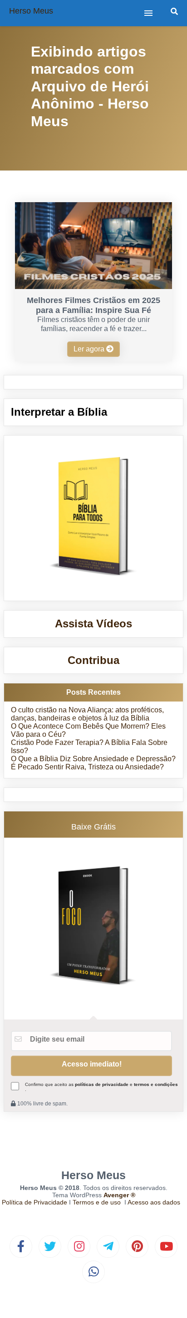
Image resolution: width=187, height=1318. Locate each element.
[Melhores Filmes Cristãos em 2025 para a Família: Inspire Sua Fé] (93, 286)
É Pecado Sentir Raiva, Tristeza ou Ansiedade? (87, 767)
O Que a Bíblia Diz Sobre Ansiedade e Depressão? (93, 759)
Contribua (93, 660)
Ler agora (90, 349)
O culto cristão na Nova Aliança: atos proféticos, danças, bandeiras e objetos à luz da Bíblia (87, 714)
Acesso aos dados (154, 1202)
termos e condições (156, 1084)
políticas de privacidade (101, 1084)
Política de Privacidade (34, 1202)
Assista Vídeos (93, 623)
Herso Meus (31, 10)
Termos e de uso (97, 1202)
